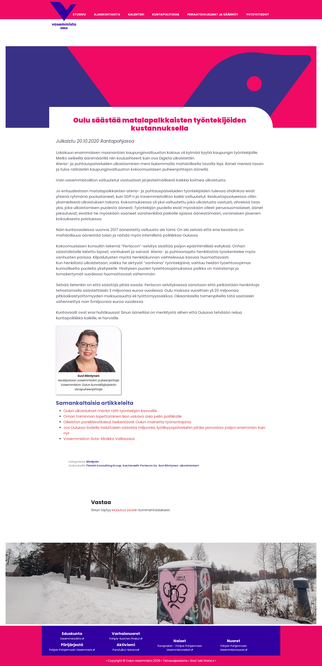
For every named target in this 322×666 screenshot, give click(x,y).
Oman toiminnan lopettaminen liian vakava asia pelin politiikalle (122, 416)
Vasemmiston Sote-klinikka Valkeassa (99, 438)
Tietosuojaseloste (175, 661)
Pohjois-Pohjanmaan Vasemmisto (70, 650)
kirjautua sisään (125, 510)
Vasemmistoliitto (71, 638)
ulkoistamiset (189, 465)
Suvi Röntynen (168, 465)
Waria (207, 661)
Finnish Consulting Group (103, 465)
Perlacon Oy (148, 465)
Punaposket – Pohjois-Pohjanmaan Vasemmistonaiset (180, 648)
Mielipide (92, 461)
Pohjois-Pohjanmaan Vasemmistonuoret (233, 648)
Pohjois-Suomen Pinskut (124, 638)
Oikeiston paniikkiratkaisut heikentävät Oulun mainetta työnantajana (127, 422)
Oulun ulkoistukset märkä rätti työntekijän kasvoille (110, 410)
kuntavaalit (131, 465)
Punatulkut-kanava (125, 650)
